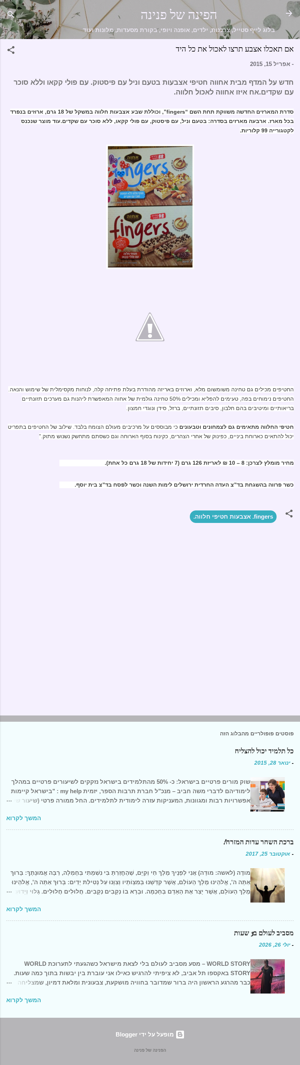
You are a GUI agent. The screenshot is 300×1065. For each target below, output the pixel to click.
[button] (11, 51)
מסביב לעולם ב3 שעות (264, 933)
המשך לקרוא (23, 818)
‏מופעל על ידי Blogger (145, 1034)
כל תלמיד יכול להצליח (264, 751)
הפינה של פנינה (179, 15)
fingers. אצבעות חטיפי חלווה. (233, 516)
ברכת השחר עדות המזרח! (258, 842)
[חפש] (11, 16)
